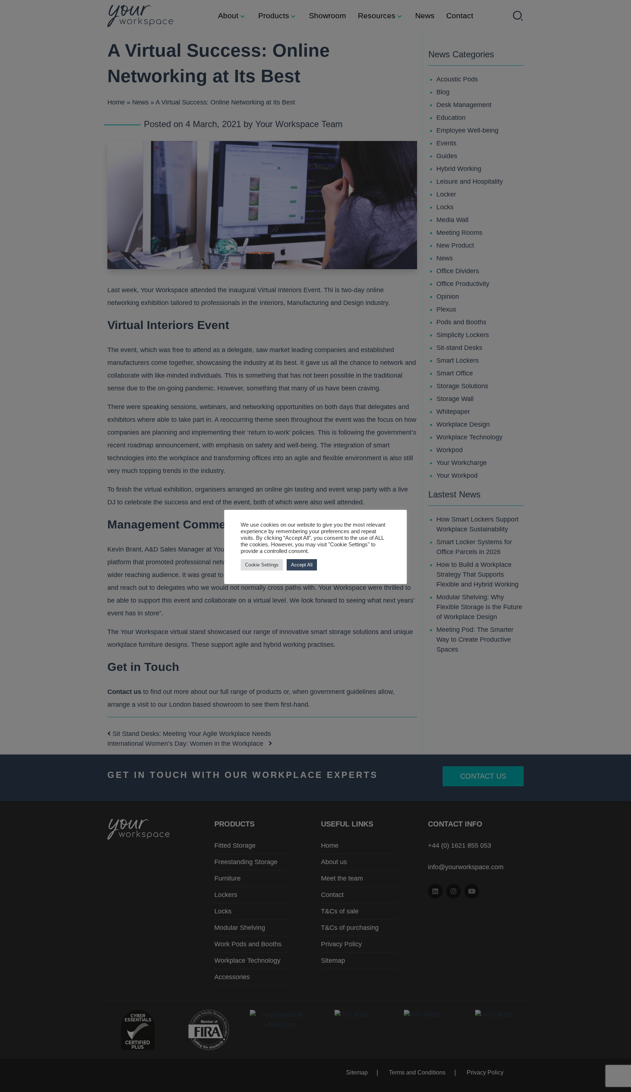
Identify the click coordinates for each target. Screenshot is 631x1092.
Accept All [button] (302, 565)
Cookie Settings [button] (262, 565)
